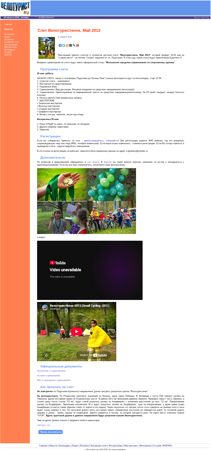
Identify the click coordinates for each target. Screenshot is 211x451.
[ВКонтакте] (60, 45)
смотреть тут (43, 425)
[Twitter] (63, 45)
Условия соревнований (48, 375)
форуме (108, 162)
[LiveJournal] (74, 45)
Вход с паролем (201, 17)
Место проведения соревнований (53, 380)
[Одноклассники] (67, 45)
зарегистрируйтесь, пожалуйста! (101, 140)
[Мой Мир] (70, 45)
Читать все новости (50, 432)
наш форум (93, 162)
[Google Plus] (77, 45)
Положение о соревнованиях (51, 371)
